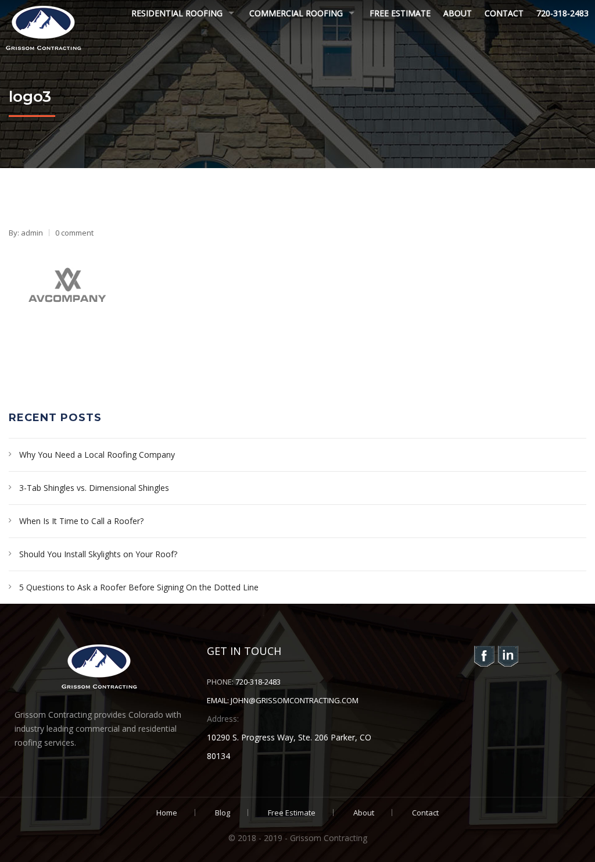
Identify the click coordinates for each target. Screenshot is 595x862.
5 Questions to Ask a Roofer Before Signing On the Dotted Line (139, 587)
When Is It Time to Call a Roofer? (81, 520)
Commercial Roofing (296, 13)
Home (166, 812)
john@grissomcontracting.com (295, 700)
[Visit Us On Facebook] (484, 655)
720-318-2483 (562, 13)
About (457, 13)
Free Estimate (400, 13)
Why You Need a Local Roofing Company (97, 454)
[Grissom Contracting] (43, 27)
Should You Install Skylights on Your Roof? (98, 554)
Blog (222, 812)
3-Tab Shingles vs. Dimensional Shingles (94, 487)
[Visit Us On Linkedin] (507, 655)
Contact (504, 13)
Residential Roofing (177, 13)
